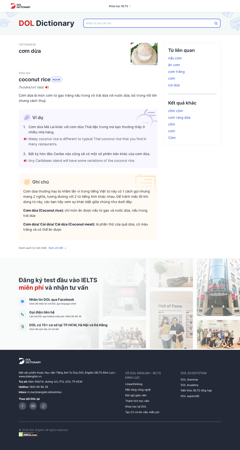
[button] (88, 87)
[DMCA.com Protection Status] (28, 434)
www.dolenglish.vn (30, 376)
